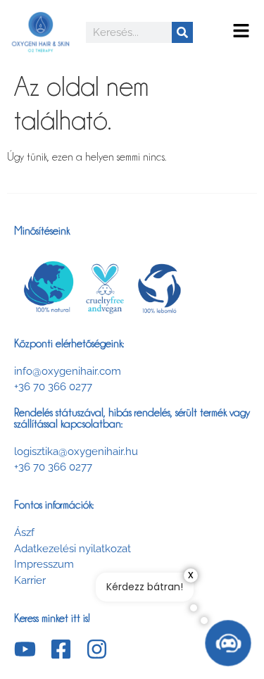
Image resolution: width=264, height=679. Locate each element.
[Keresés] (182, 32)
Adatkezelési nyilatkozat (72, 548)
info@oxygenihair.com (67, 371)
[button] (241, 32)
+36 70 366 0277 (53, 386)
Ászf (24, 532)
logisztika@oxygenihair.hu (76, 451)
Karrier (30, 580)
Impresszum (44, 564)
